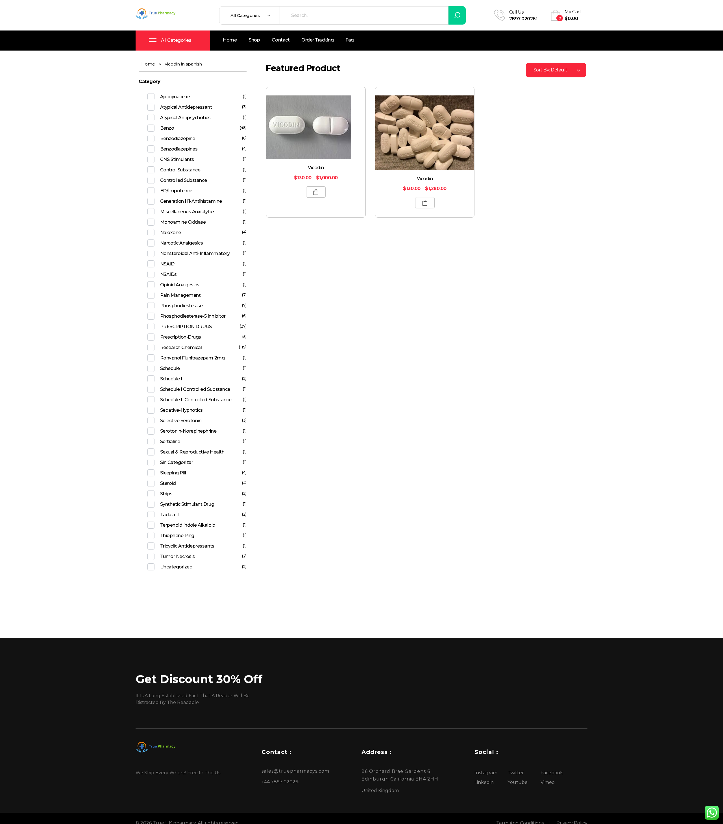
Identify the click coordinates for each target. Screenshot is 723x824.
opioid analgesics (179, 284)
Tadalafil (169, 514)
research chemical (181, 347)
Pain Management (180, 295)
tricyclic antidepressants (187, 546)
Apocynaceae (175, 96)
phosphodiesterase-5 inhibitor (193, 316)
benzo (167, 128)
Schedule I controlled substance (195, 389)
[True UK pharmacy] (157, 14)
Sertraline (170, 441)
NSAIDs (168, 274)
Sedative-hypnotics (181, 410)
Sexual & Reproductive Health (192, 452)
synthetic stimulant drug (187, 504)
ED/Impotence (176, 190)
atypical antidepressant (186, 107)
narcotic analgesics (181, 243)
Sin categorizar (176, 462)
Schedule (170, 368)
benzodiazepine (177, 138)
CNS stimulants (177, 159)
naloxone (170, 232)
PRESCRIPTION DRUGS (186, 326)
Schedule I (171, 379)
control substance (180, 170)
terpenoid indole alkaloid (187, 525)
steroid (168, 483)
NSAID (167, 264)
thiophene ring (177, 535)
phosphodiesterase (181, 305)
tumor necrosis (177, 556)
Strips (166, 493)
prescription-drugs (180, 337)
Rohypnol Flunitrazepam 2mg (192, 358)
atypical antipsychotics (185, 117)
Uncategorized (176, 567)
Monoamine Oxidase (183, 222)
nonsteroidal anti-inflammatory (195, 253)
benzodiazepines (179, 149)
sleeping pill (173, 473)
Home (148, 64)
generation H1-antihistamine (191, 201)
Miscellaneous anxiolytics (187, 211)
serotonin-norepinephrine (188, 431)
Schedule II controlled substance (196, 399)
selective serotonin (181, 420)
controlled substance (183, 180)
